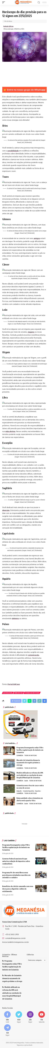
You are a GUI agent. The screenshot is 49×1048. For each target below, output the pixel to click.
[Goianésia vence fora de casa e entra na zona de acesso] (9, 788)
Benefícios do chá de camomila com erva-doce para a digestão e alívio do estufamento (18, 888)
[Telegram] (7, 1030)
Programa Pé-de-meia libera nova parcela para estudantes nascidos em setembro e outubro (16, 875)
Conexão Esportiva (28, 791)
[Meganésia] (23, 2)
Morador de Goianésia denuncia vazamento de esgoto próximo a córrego (28, 762)
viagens (31, 332)
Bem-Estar (18, 693)
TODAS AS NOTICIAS (32, 693)
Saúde (26, 781)
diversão (6, 510)
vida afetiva (10, 431)
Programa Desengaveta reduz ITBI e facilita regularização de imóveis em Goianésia (30, 750)
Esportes (38, 791)
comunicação (33, 655)
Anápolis (19, 791)
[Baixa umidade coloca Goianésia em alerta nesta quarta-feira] (9, 801)
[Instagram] (30, 1017)
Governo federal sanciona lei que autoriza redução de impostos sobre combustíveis (16, 861)
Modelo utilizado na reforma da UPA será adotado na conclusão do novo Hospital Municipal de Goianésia (30, 775)
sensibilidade (13, 151)
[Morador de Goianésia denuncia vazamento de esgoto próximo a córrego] (9, 763)
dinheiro (15, 618)
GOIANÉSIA (20, 755)
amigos (37, 238)
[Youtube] (41, 1017)
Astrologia (7, 693)
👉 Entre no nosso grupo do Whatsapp (24, 89)
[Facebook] (7, 1017)
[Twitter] (18, 1017)
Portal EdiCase (14, 684)
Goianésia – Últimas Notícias (9, 955)
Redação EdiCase (8, 26)
